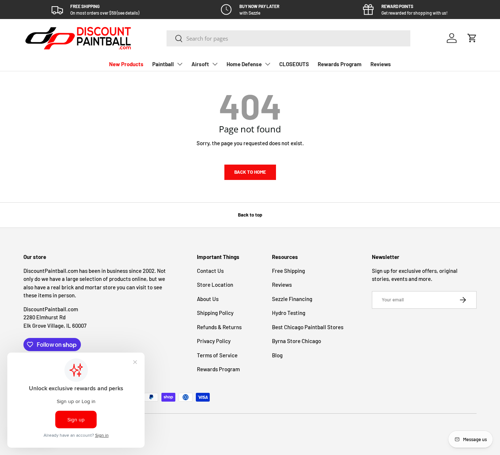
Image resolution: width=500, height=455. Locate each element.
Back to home (250, 172)
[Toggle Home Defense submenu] (267, 64)
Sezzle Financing (292, 299)
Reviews (380, 64)
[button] (472, 38)
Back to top (250, 215)
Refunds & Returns (219, 327)
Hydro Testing (288, 312)
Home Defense (244, 64)
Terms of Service (217, 355)
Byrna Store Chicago (296, 341)
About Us (208, 299)
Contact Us (210, 270)
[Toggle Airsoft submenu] (214, 64)
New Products (126, 64)
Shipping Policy (215, 312)
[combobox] (288, 38)
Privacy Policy (214, 341)
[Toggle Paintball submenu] (179, 64)
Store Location (215, 284)
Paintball (163, 64)
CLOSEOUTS (294, 64)
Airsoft (200, 64)
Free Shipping (288, 270)
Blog (277, 355)
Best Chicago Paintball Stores (307, 327)
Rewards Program (340, 64)
